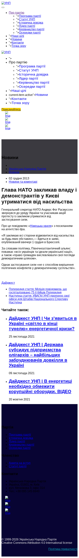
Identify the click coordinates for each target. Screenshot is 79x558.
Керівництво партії (31, 29)
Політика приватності (63, 549)
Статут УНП (27, 19)
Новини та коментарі (23, 181)
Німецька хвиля (40, 225)
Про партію (16, 12)
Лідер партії (27, 26)
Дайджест (8, 282)
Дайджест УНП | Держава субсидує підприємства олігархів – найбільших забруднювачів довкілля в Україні (38, 355)
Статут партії (17, 466)
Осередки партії (30, 32)
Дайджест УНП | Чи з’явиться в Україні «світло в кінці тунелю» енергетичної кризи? (43, 323)
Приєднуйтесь (11, 109)
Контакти (18, 42)
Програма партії (30, 16)
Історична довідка (31, 22)
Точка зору (19, 45)
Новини (17, 39)
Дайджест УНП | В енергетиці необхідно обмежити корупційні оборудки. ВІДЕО (40, 386)
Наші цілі (18, 36)
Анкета (19, 463)
